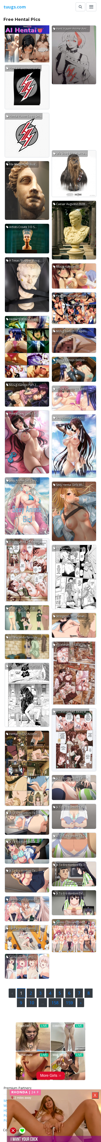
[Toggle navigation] (91, 6)
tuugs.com (15, 7)
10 (31, 1002)
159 (69, 1002)
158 (54, 1002)
